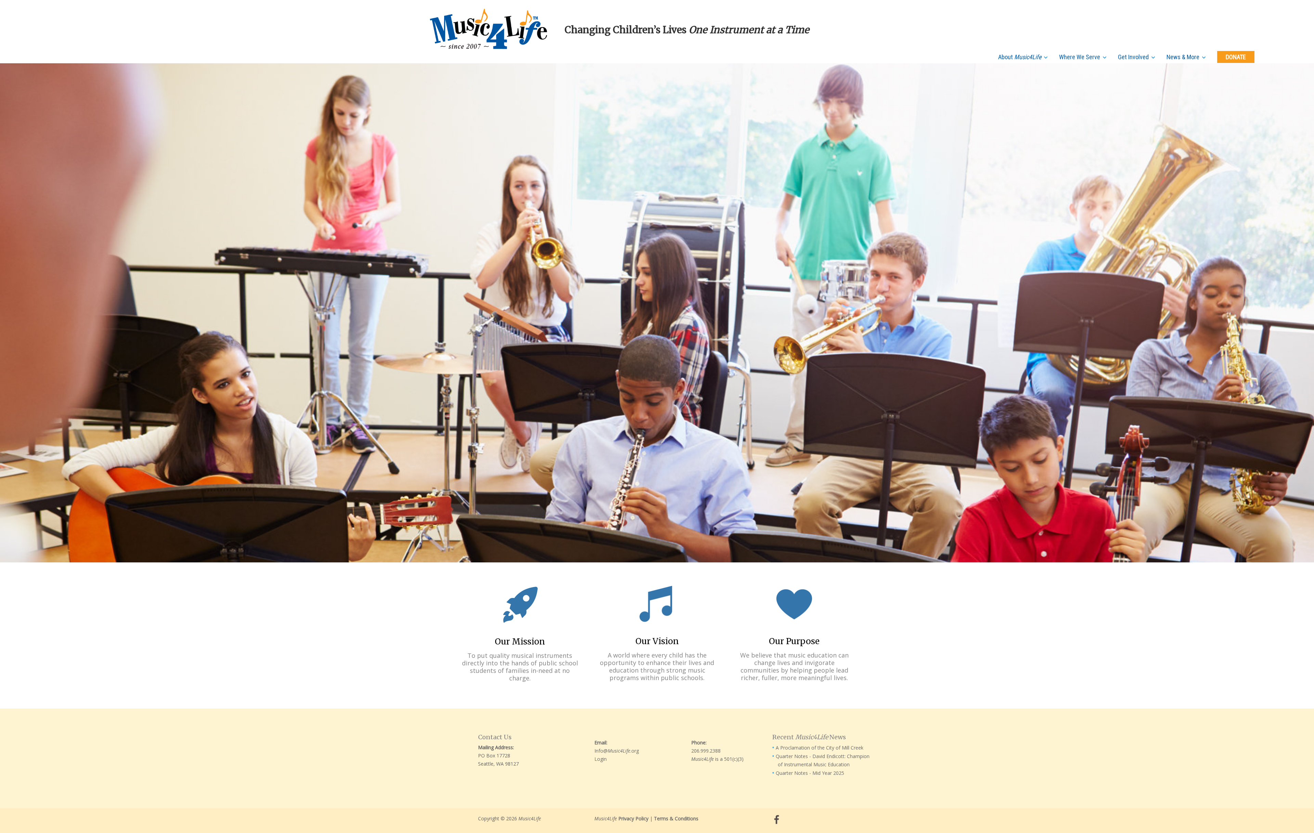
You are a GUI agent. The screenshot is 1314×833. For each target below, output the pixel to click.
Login (600, 759)
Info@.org (616, 750)
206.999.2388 (706, 750)
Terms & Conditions (676, 818)
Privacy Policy (633, 818)
